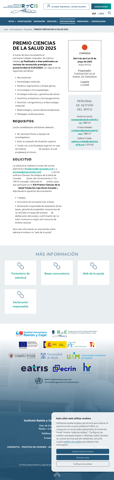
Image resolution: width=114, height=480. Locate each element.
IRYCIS (11, 21)
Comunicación (98, 21)
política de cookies (72, 441)
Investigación (25, 21)
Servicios (52, 21)
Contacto (13, 446)
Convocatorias (67, 21)
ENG (102, 13)
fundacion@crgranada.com (39, 168)
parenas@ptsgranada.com (27, 171)
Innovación (39, 21)
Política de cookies (34, 446)
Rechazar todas (82, 457)
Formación (83, 21)
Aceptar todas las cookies (82, 451)
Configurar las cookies (82, 463)
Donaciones (101, 7)
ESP (94, 13)
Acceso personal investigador (68, 7)
